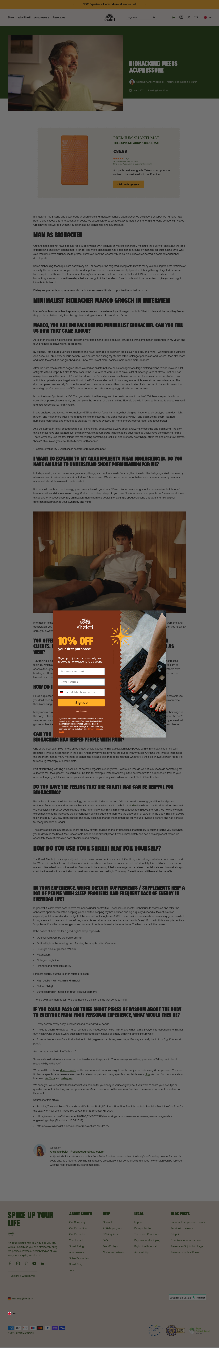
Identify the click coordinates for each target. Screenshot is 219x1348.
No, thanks (81, 711)
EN (14, 1313)
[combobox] (109, 1313)
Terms (61, 731)
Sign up (81, 703)
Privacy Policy (94, 729)
